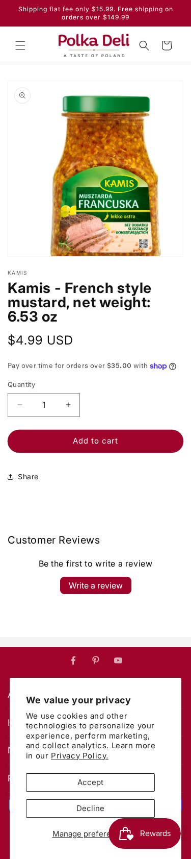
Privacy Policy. (79, 755)
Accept (90, 782)
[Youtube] (118, 660)
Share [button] (28, 476)
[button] (20, 45)
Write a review (96, 585)
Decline (90, 808)
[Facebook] (73, 660)
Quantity (21, 384)
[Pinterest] (96, 660)
